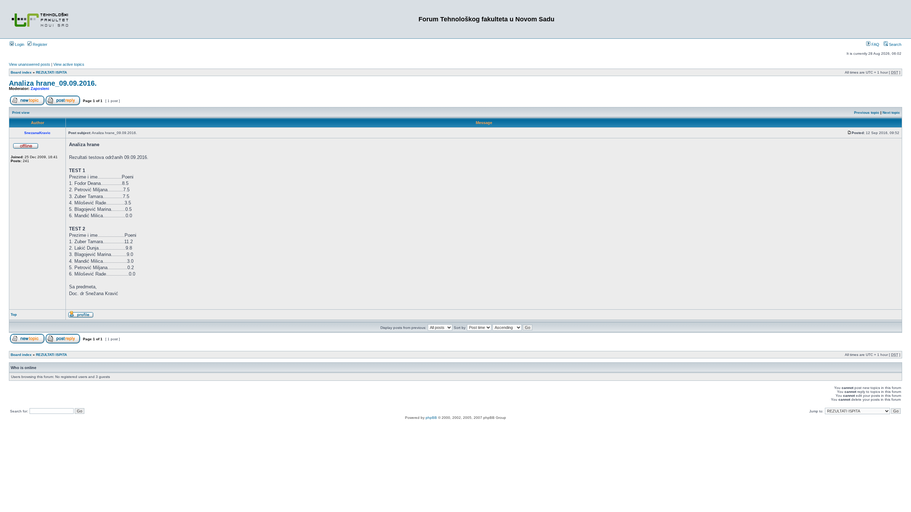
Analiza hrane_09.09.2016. (53, 83)
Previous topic (866, 112)
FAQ (874, 44)
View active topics (68, 64)
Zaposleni (40, 88)
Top (14, 314)
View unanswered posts (29, 64)
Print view (21, 112)
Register (39, 44)
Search (894, 44)
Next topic (891, 112)
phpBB (431, 418)
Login (19, 44)
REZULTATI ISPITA (51, 72)
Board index (21, 72)
